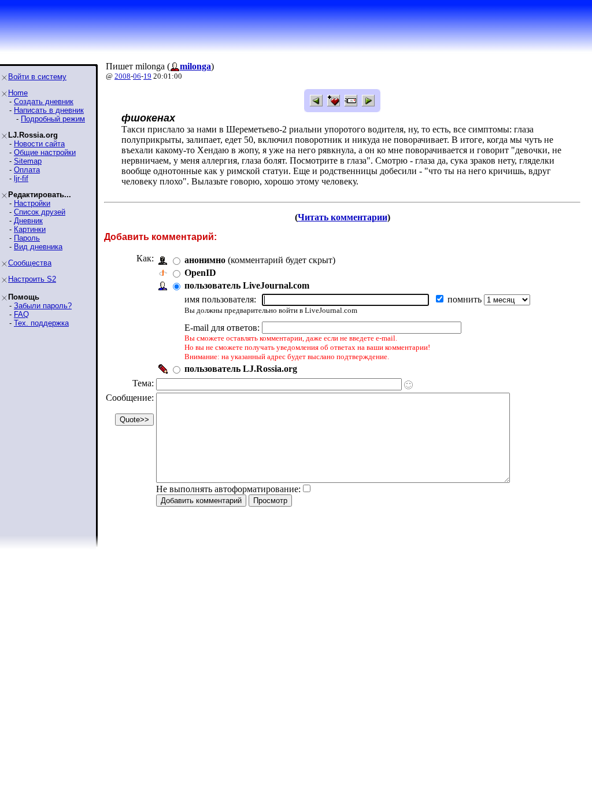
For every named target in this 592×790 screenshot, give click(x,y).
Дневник (28, 220)
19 (147, 76)
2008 (122, 76)
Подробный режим (53, 119)
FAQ (21, 314)
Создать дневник (43, 101)
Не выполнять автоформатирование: (228, 489)
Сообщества (29, 263)
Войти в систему (37, 76)
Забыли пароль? (43, 305)
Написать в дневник (49, 110)
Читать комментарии (342, 217)
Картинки (30, 229)
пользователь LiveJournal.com (246, 285)
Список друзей (39, 212)
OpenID (200, 273)
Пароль (27, 238)
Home (18, 92)
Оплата (27, 169)
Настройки (32, 203)
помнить (465, 299)
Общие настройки (45, 152)
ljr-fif (21, 178)
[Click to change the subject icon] (408, 385)
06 (137, 76)
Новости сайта (39, 143)
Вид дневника (38, 246)
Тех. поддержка (41, 323)
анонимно (204, 260)
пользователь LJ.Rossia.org (240, 369)
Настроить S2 (32, 279)
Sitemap (28, 161)
